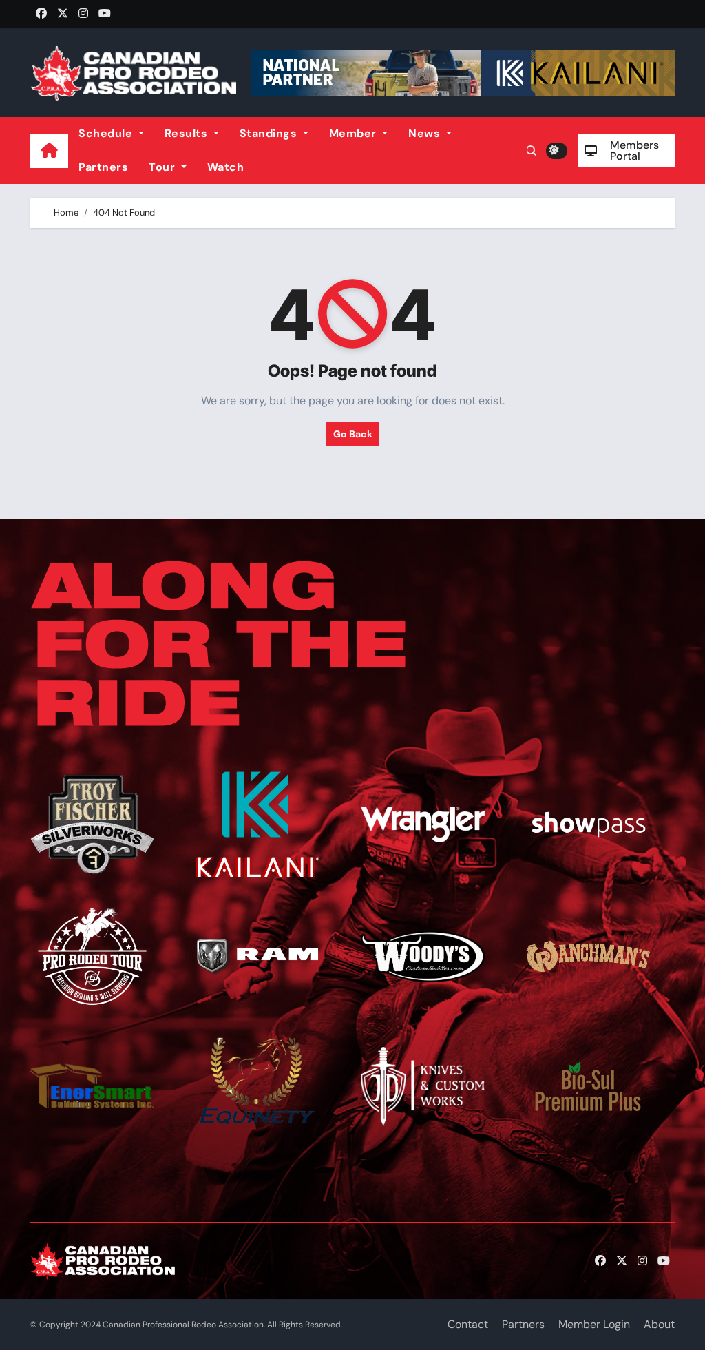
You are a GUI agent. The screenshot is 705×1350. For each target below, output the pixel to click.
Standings (270, 133)
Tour (163, 167)
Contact (468, 1324)
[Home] (49, 150)
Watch (225, 167)
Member (354, 133)
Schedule (107, 133)
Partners (103, 167)
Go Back (352, 434)
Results (188, 133)
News (425, 133)
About (659, 1324)
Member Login (594, 1324)
